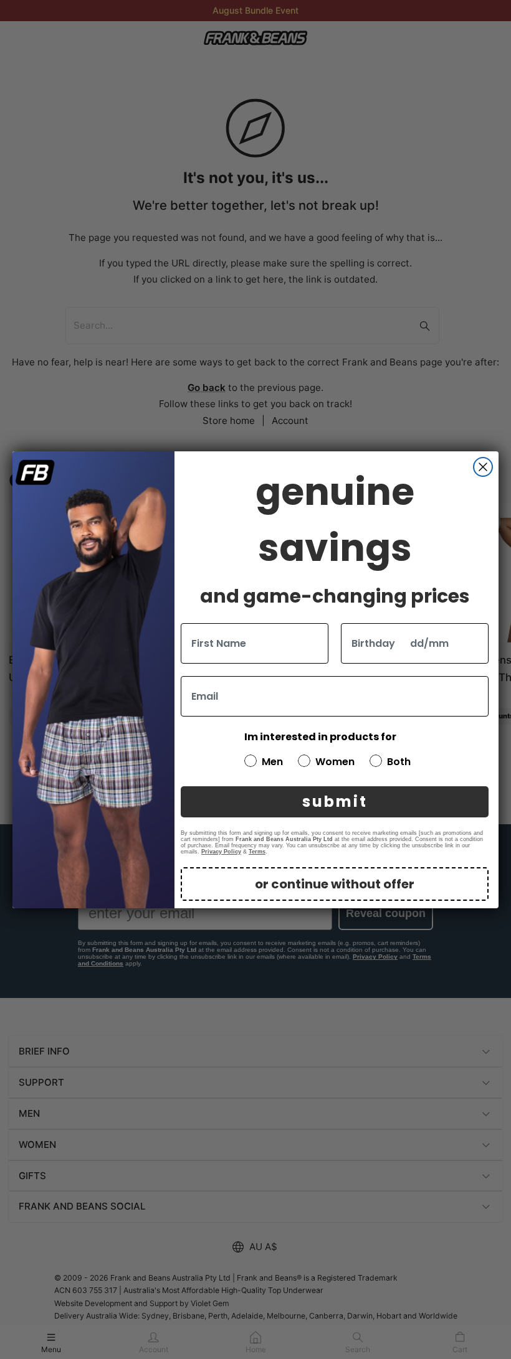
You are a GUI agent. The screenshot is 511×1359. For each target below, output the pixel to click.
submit (335, 801)
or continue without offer (334, 884)
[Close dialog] (483, 467)
